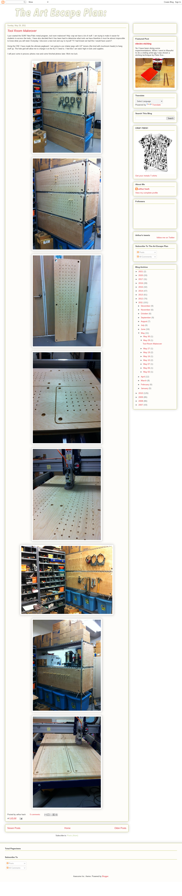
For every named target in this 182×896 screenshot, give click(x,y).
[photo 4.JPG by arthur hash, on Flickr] (67, 153)
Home (67, 828)
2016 (141, 283)
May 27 (147, 348)
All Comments (145, 257)
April (143, 377)
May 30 (147, 336)
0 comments (35, 814)
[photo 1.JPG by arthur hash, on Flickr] (67, 347)
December (146, 306)
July (143, 325)
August (144, 321)
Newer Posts (13, 828)
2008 (141, 401)
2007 (141, 405)
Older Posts (120, 828)
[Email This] (45, 814)
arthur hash (143, 189)
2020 (141, 275)
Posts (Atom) (72, 835)
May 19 (147, 352)
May (143, 333)
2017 (141, 279)
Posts (141, 252)
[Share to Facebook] (53, 814)
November (146, 310)
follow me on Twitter (166, 237)
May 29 (147, 340)
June (143, 329)
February (145, 384)
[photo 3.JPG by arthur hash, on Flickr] (67, 250)
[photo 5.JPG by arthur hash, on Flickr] (67, 711)
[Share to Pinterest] (56, 814)
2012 (141, 298)
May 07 (147, 364)
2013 (141, 295)
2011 (140, 302)
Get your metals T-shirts (146, 176)
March (144, 380)
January (145, 388)
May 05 (147, 368)
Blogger (105, 876)
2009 (141, 397)
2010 (141, 393)
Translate (156, 105)
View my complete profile (146, 193)
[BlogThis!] (48, 814)
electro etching (143, 43)
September (146, 317)
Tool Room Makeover (22, 31)
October (145, 313)
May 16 (147, 356)
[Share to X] (51, 814)
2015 (141, 287)
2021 (141, 271)
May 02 (147, 372)
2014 (141, 291)
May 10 (147, 360)
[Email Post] (20, 818)
